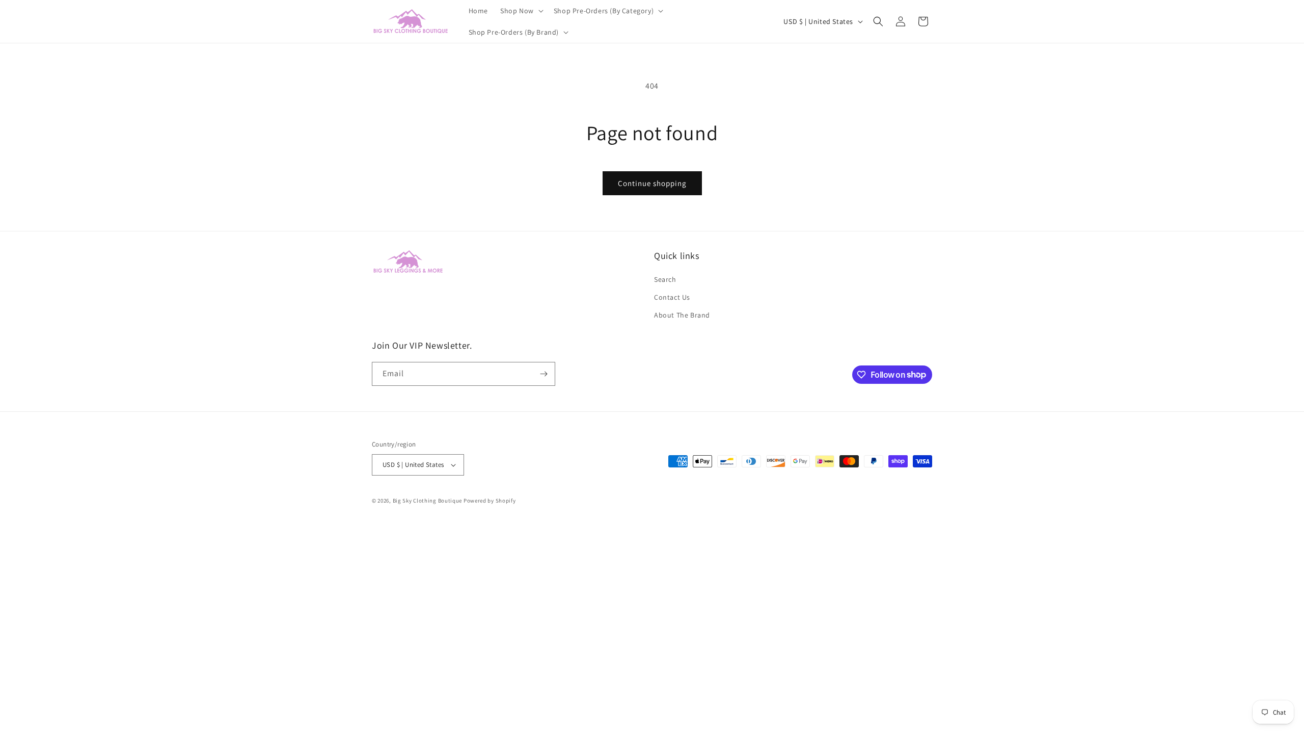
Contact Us (672, 297)
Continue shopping (652, 183)
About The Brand (682, 315)
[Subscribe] (543, 374)
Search (665, 279)
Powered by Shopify (490, 500)
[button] (521, 10)
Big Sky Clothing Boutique (428, 500)
